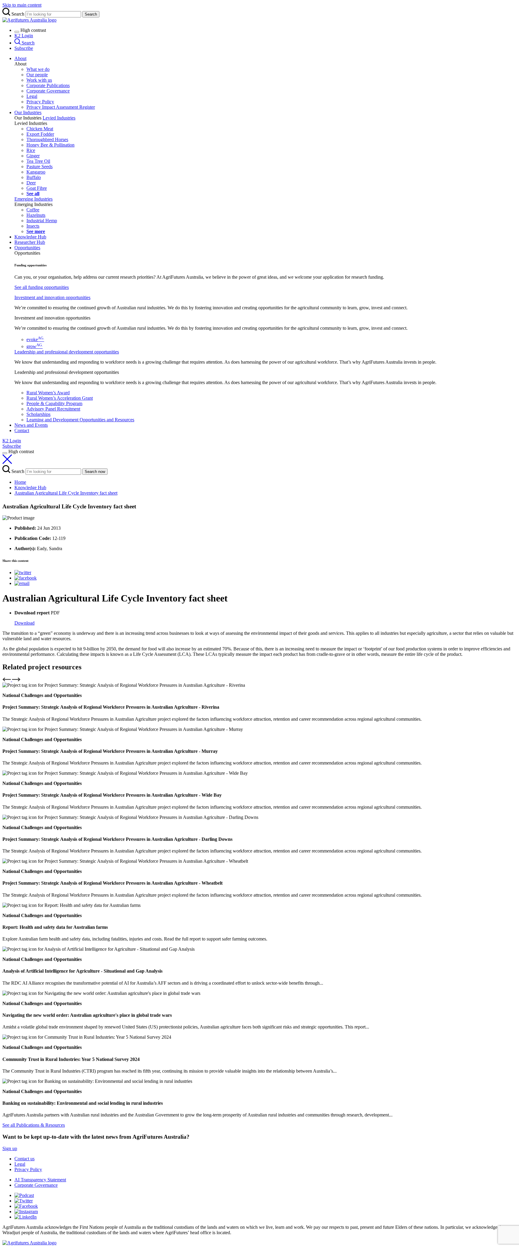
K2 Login (23, 35)
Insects (32, 226)
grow (34, 346)
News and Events (31, 425)
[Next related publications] (16, 679)
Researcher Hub (29, 242)
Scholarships (38, 414)
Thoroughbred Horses (47, 139)
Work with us (39, 80)
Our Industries (27, 112)
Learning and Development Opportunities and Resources (80, 419)
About (20, 58)
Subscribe (23, 48)
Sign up (9, 1148)
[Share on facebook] (25, 577)
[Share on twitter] (22, 572)
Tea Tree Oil (38, 161)
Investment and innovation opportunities (52, 297)
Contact (21, 430)
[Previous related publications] (7, 679)
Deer (31, 182)
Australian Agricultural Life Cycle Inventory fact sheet (65, 492)
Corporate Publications (48, 85)
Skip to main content (21, 5)
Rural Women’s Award (48, 392)
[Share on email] (21, 583)
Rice (30, 150)
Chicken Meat (39, 128)
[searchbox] (259, 12)
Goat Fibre (36, 188)
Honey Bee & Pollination (50, 144)
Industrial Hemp (41, 220)
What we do (38, 69)
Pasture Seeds (39, 166)
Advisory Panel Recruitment (53, 408)
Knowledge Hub (30, 236)
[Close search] (7, 462)
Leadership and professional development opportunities (66, 351)
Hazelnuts (35, 215)
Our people (37, 74)
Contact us (24, 1158)
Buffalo (33, 177)
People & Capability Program (54, 403)
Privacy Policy (40, 101)
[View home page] (29, 1242)
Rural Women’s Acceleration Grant (59, 398)
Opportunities (27, 247)
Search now (95, 471)
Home (20, 482)
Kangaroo (35, 171)
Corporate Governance (48, 90)
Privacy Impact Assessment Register (60, 107)
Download (24, 623)
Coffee (32, 209)
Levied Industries (59, 117)
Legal (31, 96)
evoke (35, 339)
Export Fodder (40, 134)
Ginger (33, 155)
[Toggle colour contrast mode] (16, 32)
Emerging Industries (33, 198)
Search (91, 14)
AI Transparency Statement (40, 1179)
